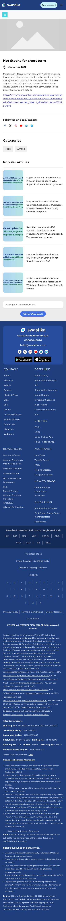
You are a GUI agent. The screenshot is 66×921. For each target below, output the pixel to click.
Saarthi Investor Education (33, 707)
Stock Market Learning (46, 390)
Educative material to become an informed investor (27, 711)
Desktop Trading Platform (33, 567)
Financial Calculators (45, 409)
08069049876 (33, 340)
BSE (15, 536)
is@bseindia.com (11, 693)
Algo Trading (41, 404)
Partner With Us (12, 419)
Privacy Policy (10, 611)
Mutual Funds (42, 395)
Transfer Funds (42, 460)
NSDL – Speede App (45, 442)
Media (8, 149)
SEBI (28, 543)
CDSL (37, 427)
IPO (36, 385)
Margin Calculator (43, 474)
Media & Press (11, 395)
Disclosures (40, 521)
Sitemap (33, 628)
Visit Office (40, 495)
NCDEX (45, 536)
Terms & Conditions (32, 611)
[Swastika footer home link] (33, 330)
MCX (24, 536)
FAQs (37, 465)
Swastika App (23, 561)
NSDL (37, 432)
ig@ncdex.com (10, 697)
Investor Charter (11, 473)
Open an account (49, 5)
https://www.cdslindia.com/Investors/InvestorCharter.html (30, 679)
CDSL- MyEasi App (44, 437)
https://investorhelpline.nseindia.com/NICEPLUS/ (25, 689)
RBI (38, 543)
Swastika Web (41, 561)
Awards (21, 149)
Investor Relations (13, 414)
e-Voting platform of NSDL (36, 714)
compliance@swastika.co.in (16, 672)
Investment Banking (45, 400)
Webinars (9, 434)
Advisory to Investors (13, 714)
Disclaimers (33, 618)
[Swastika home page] (11, 5)
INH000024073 (37, 749)
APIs (37, 414)
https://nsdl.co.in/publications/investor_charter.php (26, 675)
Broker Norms (54, 611)
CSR (6, 404)
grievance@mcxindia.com (38, 693)
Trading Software (11, 455)
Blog (6, 400)
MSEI (34, 536)
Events (7, 409)
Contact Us (9, 424)
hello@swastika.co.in (33, 345)
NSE (7, 536)
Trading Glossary (43, 470)
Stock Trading (41, 375)
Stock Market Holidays (46, 508)
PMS (5, 487)
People (7, 385)
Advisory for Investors (13, 507)
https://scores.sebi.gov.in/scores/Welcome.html (25, 700)
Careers (7, 390)
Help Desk (40, 455)
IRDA (48, 543)
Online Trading (42, 487)
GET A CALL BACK (33, 313)
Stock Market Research (46, 380)
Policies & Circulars (12, 468)
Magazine (9, 429)
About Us (8, 380)
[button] (61, 5)
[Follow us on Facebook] (19, 351)
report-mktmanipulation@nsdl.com (26, 683)
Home (7, 375)
